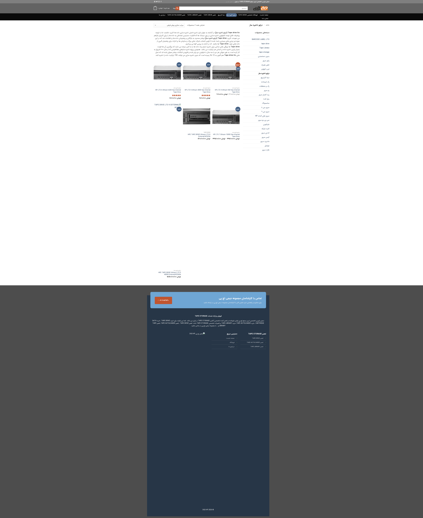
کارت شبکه (265, 128)
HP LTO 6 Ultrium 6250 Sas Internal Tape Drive (168, 91)
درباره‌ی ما (162, 15)
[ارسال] (177, 8)
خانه (267, 25)
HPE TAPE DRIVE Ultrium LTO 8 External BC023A (199, 136)
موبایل (267, 145)
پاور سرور (266, 60)
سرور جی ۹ (265, 111)
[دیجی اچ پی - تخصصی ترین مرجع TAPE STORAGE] (260, 8)
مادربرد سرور (264, 141)
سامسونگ (265, 103)
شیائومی (266, 124)
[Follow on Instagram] (159, 1)
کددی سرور (265, 133)
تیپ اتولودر (265, 69)
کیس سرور (265, 137)
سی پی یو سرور (263, 120)
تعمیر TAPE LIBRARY (194, 15)
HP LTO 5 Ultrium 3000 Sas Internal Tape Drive (197, 91)
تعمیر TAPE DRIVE (210, 15)
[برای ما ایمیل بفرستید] (154, 1)
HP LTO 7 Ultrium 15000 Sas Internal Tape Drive (226, 136)
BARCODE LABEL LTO (260, 39)
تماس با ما (265, 19)
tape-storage (264, 52)
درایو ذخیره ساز (231, 15)
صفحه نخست (264, 15)
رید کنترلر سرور (264, 94)
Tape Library (264, 47)
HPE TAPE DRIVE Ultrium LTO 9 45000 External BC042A (169, 274)
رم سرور (266, 90)
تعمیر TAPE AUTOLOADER (176, 15)
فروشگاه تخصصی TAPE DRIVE (248, 15)
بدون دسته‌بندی (263, 56)
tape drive (265, 43)
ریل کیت (266, 98)
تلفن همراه (265, 65)
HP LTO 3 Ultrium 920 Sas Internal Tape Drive (227, 91)
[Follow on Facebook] (161, 1)
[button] (174, 8)
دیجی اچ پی (229, 2)
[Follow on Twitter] (157, 1)
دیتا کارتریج (221, 15)
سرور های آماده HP (262, 116)
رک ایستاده (265, 82)
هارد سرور (265, 150)
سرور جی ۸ (265, 107)
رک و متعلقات (264, 86)
